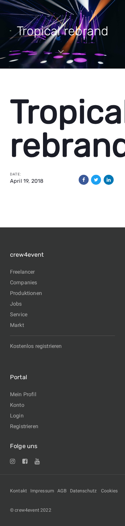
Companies (23, 282)
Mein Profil (23, 394)
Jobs (16, 304)
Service (18, 314)
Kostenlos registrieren (36, 346)
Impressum (42, 490)
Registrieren (24, 426)
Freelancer (22, 272)
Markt (17, 325)
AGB (62, 490)
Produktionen (26, 293)
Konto (17, 405)
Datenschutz (83, 490)
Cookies (109, 490)
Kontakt (18, 490)
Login (17, 415)
